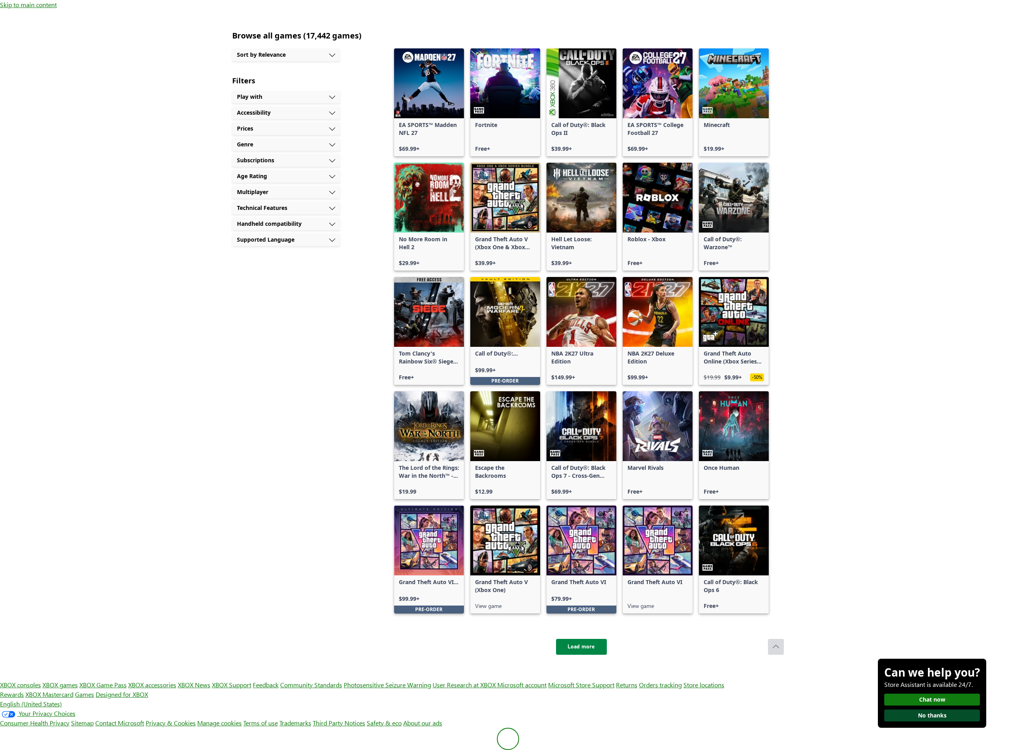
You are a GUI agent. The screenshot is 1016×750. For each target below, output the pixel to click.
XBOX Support (231, 685)
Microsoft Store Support (581, 685)
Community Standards (311, 685)
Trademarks (295, 723)
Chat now (932, 699)
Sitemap (82, 723)
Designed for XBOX (122, 694)
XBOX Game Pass (103, 685)
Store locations (703, 685)
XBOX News (194, 685)
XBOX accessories (152, 685)
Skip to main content (28, 4)
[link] (429, 102)
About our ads (422, 723)
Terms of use (260, 723)
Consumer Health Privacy (34, 723)
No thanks (932, 715)
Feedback (266, 685)
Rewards (12, 694)
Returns (626, 685)
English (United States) (31, 704)
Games (84, 694)
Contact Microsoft (119, 723)
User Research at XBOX (465, 685)
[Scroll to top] (776, 647)
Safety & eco (384, 723)
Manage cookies (219, 723)
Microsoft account (521, 685)
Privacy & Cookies (171, 723)
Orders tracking (660, 685)
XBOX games (60, 685)
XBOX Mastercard (49, 694)
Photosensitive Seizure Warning (387, 685)
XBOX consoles (20, 685)
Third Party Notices (339, 723)
